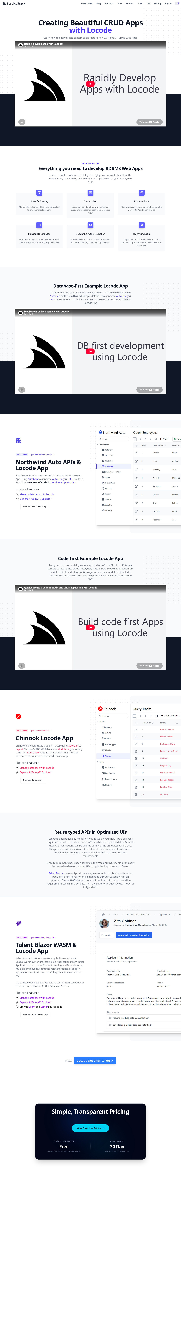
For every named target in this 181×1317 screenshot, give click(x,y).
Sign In (168, 3)
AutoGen (33, 479)
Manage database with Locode (37, 494)
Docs (119, 3)
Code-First (50, 745)
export (19, 749)
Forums (130, 3)
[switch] (177, 3)
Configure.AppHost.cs (63, 482)
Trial (148, 3)
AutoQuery (58, 479)
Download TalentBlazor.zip (35, 1014)
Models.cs (63, 749)
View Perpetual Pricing (89, 1128)
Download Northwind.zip (35, 506)
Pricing (157, 3)
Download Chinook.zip (33, 780)
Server (44, 1006)
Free (140, 3)
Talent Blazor (56, 873)
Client (32, 1006)
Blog (98, 3)
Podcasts (109, 3)
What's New (86, 3)
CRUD (71, 479)
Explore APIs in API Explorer (35, 498)
